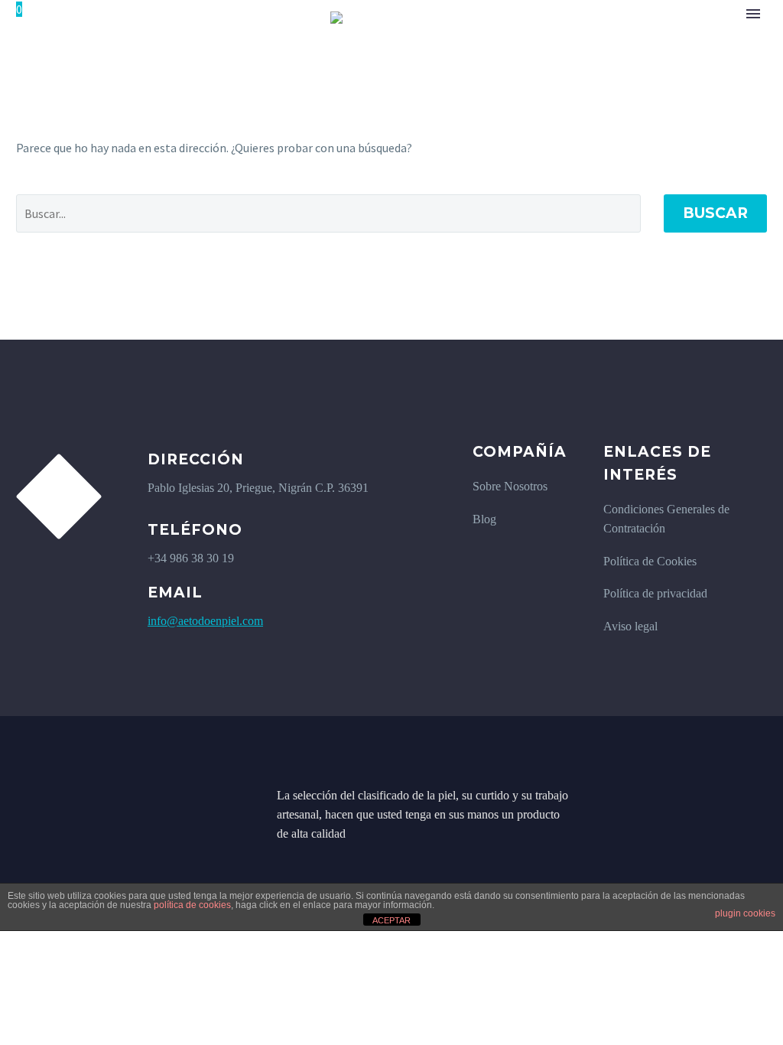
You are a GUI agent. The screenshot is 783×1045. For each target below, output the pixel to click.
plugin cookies (745, 913)
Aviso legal (630, 626)
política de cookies (192, 905)
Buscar (715, 213)
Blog (484, 519)
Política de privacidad (655, 593)
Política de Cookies (650, 561)
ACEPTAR (391, 920)
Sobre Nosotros (510, 486)
